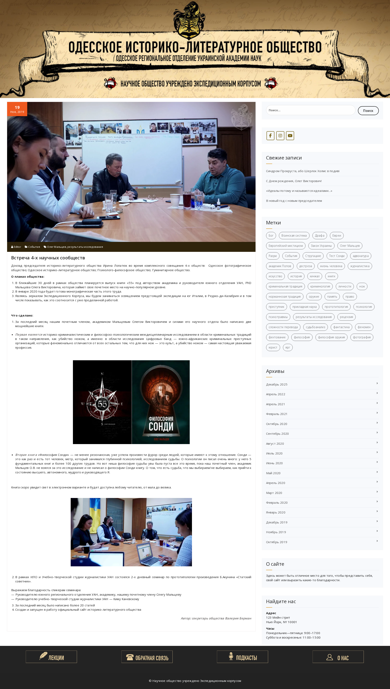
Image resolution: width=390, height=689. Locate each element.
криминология (320, 286)
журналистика (359, 266)
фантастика (341, 327)
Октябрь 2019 (276, 542)
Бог (271, 235)
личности (344, 286)
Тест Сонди (337, 256)
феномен (364, 327)
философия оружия (331, 337)
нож (362, 286)
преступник (276, 307)
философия (302, 337)
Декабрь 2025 (276, 384)
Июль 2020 (274, 453)
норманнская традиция (285, 296)
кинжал (315, 276)
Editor (17, 247)
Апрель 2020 (275, 483)
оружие (314, 296)
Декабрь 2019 (276, 522)
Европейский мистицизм (286, 246)
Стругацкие (313, 256)
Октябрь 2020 (276, 424)
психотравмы (278, 317)
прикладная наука (304, 307)
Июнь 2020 (274, 463)
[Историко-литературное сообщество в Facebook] (270, 135)
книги (331, 276)
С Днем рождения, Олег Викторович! (294, 181)
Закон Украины (321, 246)
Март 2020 (274, 493)
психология (364, 307)
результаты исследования (85, 247)
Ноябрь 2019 (276, 532)
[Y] (290, 135)
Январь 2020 (275, 512)
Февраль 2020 (277, 502)
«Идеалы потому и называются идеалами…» (299, 191)
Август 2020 (275, 443)
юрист (273, 347)
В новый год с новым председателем (294, 201)
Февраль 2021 (277, 414)
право (350, 296)
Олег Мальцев (56, 247)
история (296, 276)
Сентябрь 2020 (277, 433)
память (332, 296)
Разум (273, 256)
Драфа (319, 235)
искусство (275, 276)
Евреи (337, 235)
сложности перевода (283, 327)
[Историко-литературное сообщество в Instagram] (280, 135)
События (34, 247)
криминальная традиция (285, 286)
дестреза (305, 266)
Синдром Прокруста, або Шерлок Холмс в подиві (303, 171)
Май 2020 (273, 473)
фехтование (277, 337)
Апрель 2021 (275, 404)
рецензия (346, 317)
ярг (288, 347)
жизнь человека (331, 266)
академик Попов (280, 266)
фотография (362, 337)
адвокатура (361, 256)
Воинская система (294, 235)
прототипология (336, 307)
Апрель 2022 (275, 394)
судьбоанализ (315, 327)
